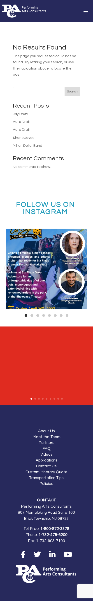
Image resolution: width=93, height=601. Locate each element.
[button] (8, 268)
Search (72, 91)
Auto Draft (22, 122)
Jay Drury (20, 114)
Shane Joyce (24, 138)
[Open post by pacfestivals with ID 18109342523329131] (46, 269)
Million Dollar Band (27, 145)
